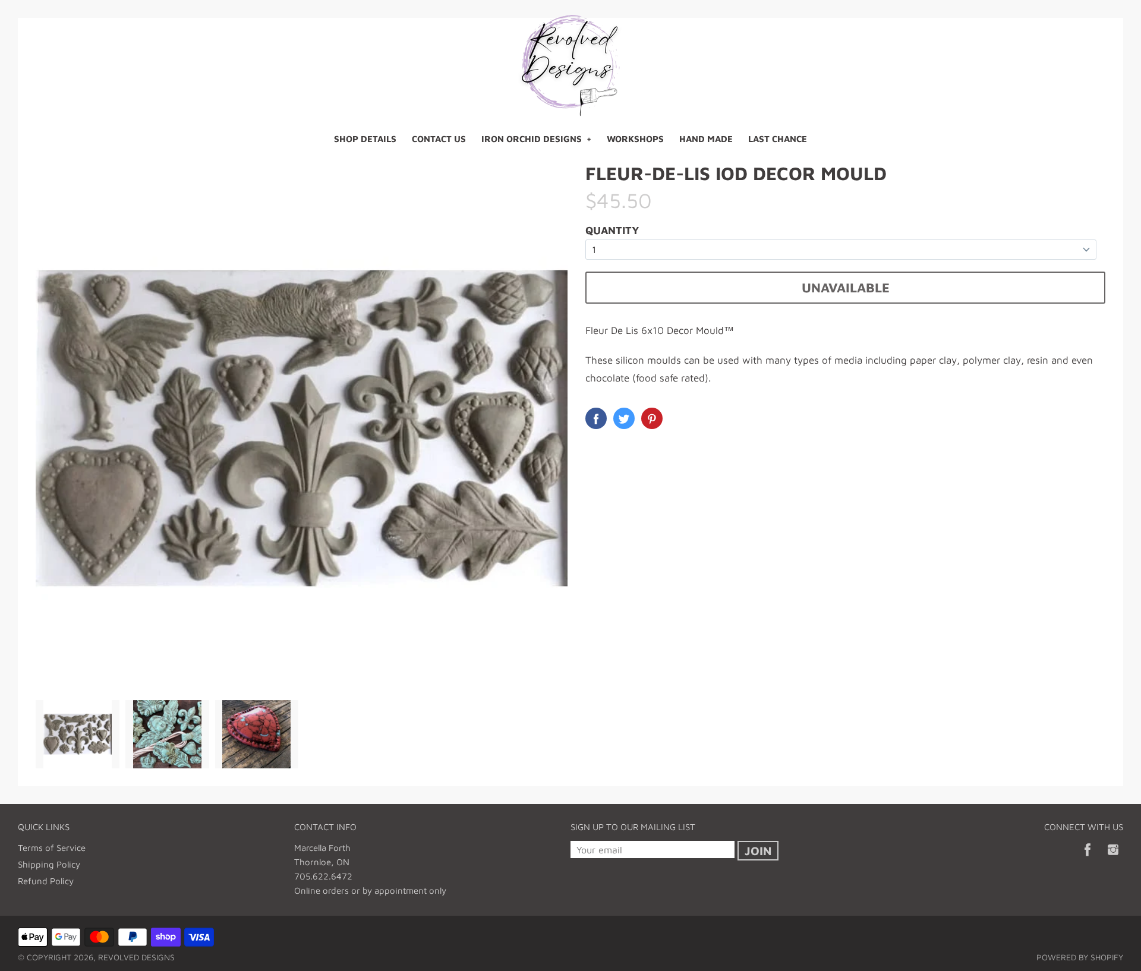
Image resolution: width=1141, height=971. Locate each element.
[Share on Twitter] (624, 418)
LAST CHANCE (777, 139)
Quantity (612, 230)
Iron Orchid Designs (531, 139)
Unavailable (846, 287)
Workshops (635, 139)
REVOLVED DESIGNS (136, 957)
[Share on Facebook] (596, 418)
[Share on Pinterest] (652, 418)
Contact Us (439, 139)
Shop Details (365, 139)
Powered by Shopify (1079, 957)
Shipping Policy (49, 864)
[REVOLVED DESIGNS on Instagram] (1113, 858)
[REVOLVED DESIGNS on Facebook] (1087, 858)
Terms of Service (52, 848)
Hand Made (706, 139)
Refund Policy (46, 881)
